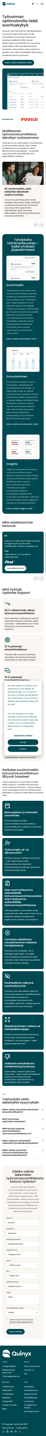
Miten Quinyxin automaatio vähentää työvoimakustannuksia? (20, 1141)
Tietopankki (7, 1401)
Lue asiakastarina (15, 568)
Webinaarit (7, 1390)
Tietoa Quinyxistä (32, 1366)
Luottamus (29, 1401)
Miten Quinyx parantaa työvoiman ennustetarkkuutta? (20, 1110)
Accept (23, 742)
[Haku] (37, 4)
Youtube (11, 1432)
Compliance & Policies (30, 1406)
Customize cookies (23, 735)
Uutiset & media (9, 1405)
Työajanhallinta (9, 1366)
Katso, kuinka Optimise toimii (18, 62)
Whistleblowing (30, 1397)
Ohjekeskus (29, 1386)
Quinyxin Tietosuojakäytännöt (21, 1322)
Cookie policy (22, 1428)
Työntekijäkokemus (11, 1376)
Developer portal (31, 1411)
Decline (23, 749)
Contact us (29, 1370)
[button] (42, 3)
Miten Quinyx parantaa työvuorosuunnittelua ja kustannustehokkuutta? (15, 1152)
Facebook (16, 1432)
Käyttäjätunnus (31, 1390)
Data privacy (8, 1428)
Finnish (33, 4)
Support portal (30, 1394)
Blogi (4, 1408)
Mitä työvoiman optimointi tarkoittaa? (14, 1120)
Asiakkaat (6, 1397)
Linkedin (7, 1432)
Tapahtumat (8, 1386)
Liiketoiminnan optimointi (8, 1371)
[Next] (41, 225)
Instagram (3, 1432)
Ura (25, 1373)
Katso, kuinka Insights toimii (19, 509)
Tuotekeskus (8, 1394)
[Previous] (36, 225)
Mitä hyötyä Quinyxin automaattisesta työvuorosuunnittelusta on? (17, 1131)
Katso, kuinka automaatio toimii (21, 339)
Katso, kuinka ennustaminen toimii (22, 424)
